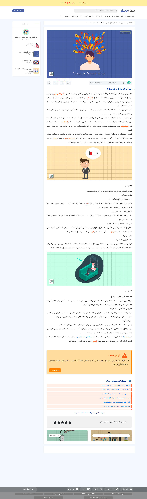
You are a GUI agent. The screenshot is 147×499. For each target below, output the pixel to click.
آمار (62, 93)
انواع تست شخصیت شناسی (29, 494)
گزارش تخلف (55, 370)
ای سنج (125, 83)
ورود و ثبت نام (18, 10)
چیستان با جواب (48, 498)
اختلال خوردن (69, 138)
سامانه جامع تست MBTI (88, 494)
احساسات (124, 126)
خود (87, 203)
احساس (65, 122)
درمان (113, 231)
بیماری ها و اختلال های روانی (115, 23)
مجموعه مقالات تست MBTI (118, 494)
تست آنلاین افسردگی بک (85, 337)
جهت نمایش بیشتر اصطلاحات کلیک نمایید (89, 413)
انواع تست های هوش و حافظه (98, 498)
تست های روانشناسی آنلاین (58, 494)
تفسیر (95, 341)
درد (92, 231)
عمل (54, 138)
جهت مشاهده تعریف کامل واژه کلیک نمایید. (111, 386)
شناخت (90, 97)
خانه (130, 23)
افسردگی (57, 93)
